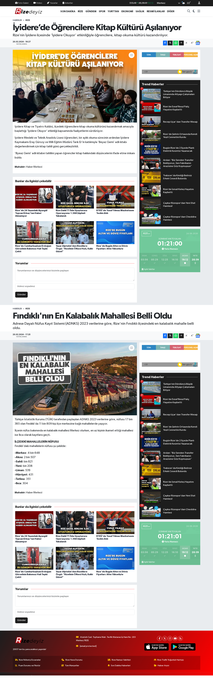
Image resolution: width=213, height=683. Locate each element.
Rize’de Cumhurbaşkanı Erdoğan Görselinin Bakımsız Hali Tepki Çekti (33, 249)
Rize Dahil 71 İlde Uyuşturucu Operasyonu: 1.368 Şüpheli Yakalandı (71, 213)
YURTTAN (113, 11)
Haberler (17, 20)
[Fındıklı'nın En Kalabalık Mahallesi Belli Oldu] (75, 379)
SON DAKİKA (67, 11)
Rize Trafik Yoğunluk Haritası (170, 660)
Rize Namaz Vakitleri (121, 660)
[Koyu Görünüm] (194, 11)
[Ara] (189, 11)
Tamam (198, 679)
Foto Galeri (23, 3)
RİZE (80, 11)
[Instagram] (170, 638)
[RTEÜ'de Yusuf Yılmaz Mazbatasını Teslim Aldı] (115, 197)
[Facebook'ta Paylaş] (165, 43)
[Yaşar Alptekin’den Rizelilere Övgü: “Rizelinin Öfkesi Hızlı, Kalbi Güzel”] (75, 232)
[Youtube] (175, 638)
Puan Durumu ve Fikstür (29, 665)
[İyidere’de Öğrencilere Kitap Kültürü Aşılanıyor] (75, 86)
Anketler (68, 3)
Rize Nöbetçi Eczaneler (30, 660)
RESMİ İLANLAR (156, 11)
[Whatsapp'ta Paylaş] (175, 43)
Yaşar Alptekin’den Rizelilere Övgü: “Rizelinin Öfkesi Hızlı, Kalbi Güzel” (74, 249)
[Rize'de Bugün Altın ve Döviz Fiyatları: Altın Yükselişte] (115, 232)
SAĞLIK (140, 11)
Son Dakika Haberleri (120, 665)
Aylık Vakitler (149, 269)
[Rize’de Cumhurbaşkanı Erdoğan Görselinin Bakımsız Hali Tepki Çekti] (34, 232)
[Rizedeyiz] (29, 11)
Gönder (21, 294)
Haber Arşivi (163, 665)
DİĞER (170, 11)
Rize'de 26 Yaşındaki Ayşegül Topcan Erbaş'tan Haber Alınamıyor (31, 213)
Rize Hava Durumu (73, 660)
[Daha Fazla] (181, 43)
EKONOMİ (127, 11)
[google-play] (183, 647)
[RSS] (180, 638)
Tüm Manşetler (72, 665)
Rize (28, 20)
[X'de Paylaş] (170, 43)
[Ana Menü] (198, 11)
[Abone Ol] (197, 43)
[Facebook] (159, 638)
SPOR (102, 11)
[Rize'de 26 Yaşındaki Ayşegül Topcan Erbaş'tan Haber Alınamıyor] (34, 197)
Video (39, 3)
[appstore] (156, 647)
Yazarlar (54, 3)
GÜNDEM (90, 11)
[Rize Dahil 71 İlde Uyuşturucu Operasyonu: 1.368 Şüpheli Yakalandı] (75, 197)
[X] (164, 638)
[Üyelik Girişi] (198, 3)
